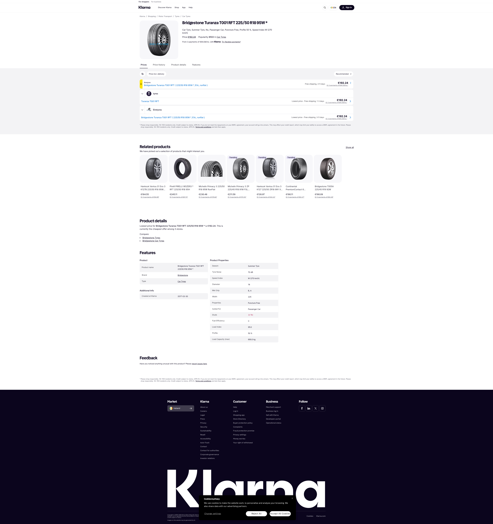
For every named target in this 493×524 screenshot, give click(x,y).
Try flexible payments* (231, 42)
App (184, 7)
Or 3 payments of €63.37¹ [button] (295, 197)
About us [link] (204, 407)
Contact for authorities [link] (209, 450)
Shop (177, 7)
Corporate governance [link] (209, 454)
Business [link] (272, 401)
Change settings (212, 514)
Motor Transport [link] (165, 16)
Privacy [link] (203, 423)
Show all (350, 147)
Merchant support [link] (273, 407)
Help (191, 7)
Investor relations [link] (207, 458)
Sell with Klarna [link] (272, 415)
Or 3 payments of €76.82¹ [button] (208, 197)
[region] (247, 507)
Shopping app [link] (239, 415)
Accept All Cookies (280, 513)
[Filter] (142, 73)
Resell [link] (202, 435)
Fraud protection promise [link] (243, 431)
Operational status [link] (273, 423)
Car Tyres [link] (186, 16)
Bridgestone (183, 275)
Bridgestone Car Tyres (153, 240)
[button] (333, 7)
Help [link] (235, 407)
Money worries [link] (239, 439)
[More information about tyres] (142, 93)
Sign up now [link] (325, 514)
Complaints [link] (238, 427)
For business (156, 2)
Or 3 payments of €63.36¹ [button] (324, 197)
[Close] (292, 498)
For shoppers (144, 2)
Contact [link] (203, 446)
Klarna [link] (142, 16)
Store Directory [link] (239, 419)
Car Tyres (221, 37)
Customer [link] (240, 401)
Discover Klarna (165, 7)
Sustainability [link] (205, 431)
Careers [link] (203, 411)
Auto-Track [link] (204, 443)
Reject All (257, 513)
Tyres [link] (177, 16)
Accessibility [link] (205, 439)
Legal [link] (202, 415)
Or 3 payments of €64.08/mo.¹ (337, 85)
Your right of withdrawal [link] (243, 443)
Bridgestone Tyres (151, 237)
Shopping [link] (152, 16)
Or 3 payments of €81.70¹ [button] (179, 197)
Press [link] (202, 419)
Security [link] (203, 427)
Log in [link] (235, 411)
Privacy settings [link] (239, 435)
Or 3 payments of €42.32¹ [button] (266, 197)
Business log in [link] (272, 411)
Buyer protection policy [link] (243, 423)
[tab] (144, 64)
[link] (302, 408)
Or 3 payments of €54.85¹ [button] (150, 197)
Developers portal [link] (273, 419)
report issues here (199, 364)
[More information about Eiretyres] (142, 109)
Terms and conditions (203, 127)
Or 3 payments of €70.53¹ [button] (237, 197)
